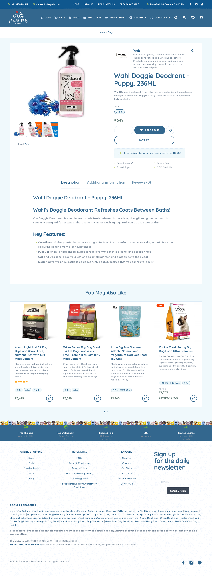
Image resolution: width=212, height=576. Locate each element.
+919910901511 (20, 4)
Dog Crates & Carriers (126, 517)
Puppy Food (188, 514)
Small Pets (94, 17)
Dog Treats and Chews (73, 510)
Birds (76, 17)
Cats (62, 17)
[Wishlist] (192, 18)
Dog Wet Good (95, 521)
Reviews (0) (141, 182)
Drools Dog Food (19, 521)
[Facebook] (190, 4)
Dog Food (37, 510)
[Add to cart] (49, 398)
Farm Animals (118, 17)
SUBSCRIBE (178, 490)
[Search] (176, 17)
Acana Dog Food (149, 517)
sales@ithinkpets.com (48, 4)
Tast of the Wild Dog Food (142, 510)
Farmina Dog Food (170, 514)
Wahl (27, 144)
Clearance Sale (129, 4)
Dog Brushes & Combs (39, 517)
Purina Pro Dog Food (78, 514)
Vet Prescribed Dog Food (144, 521)
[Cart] (201, 18)
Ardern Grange (96, 510)
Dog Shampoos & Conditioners (95, 517)
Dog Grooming (57, 514)
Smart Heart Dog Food (72, 521)
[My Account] (184, 17)
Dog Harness (192, 510)
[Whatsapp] (202, 4)
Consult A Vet (163, 17)
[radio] (119, 111)
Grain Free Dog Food (117, 521)
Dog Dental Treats (37, 514)
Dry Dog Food (17, 514)
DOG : (13, 510)
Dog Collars (23, 510)
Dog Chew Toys (114, 514)
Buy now (144, 140)
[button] (104, 411)
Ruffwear (130, 514)
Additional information (106, 182)
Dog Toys (111, 510)
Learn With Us (106, 4)
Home (76, 4)
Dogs (48, 17)
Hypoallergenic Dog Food (45, 521)
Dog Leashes (52, 510)
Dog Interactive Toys (65, 517)
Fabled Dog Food (189, 517)
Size (116, 106)
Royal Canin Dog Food (170, 510)
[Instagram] (196, 4)
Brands (88, 4)
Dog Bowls (98, 514)
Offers (122, 510)
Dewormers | (167, 521)
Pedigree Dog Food (147, 514)
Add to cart (152, 128)
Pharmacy (140, 17)
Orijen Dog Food (169, 517)
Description (70, 182)
